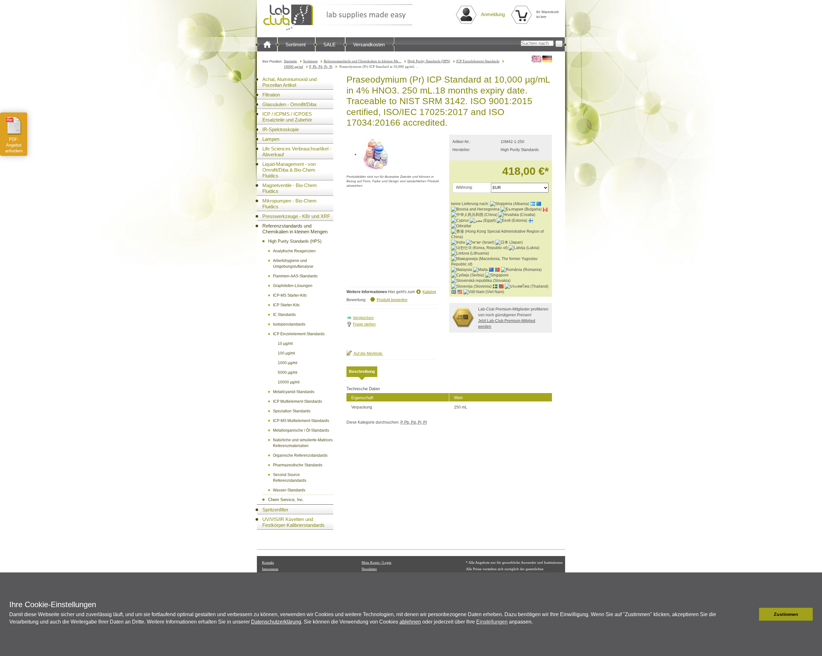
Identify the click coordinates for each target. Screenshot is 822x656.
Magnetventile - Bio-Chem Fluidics (289, 188)
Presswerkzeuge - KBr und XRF (296, 216)
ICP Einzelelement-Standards (477, 61)
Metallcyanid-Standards (293, 392)
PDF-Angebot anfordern (13, 145)
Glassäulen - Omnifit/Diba (289, 104)
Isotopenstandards (289, 324)
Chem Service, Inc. (286, 499)
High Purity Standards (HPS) (428, 61)
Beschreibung (362, 371)
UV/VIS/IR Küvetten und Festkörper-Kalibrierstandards (293, 522)
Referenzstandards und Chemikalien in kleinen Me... (362, 61)
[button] (752, 614)
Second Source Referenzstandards (289, 477)
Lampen (270, 139)
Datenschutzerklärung (276, 622)
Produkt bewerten (392, 300)
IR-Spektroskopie (280, 129)
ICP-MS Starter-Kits (290, 295)
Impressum (270, 569)
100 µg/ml (286, 353)
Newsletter (369, 569)
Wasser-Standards (289, 490)
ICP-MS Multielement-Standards (301, 420)
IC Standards (284, 314)
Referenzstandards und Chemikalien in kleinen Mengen (295, 228)
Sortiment (295, 44)
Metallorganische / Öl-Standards (301, 430)
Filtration (271, 94)
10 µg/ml (285, 343)
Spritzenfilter (275, 509)
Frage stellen (364, 324)
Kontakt (268, 562)
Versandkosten (369, 44)
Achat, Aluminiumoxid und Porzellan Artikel (289, 82)
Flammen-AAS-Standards (295, 276)
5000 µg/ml (287, 372)
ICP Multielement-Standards (297, 401)
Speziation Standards (291, 411)
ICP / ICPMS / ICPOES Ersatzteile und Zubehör (287, 116)
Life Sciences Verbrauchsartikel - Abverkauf (296, 151)
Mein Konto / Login (376, 562)
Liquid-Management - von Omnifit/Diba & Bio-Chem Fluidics (289, 169)
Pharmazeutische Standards (297, 465)
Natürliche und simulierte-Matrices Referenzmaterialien (303, 443)
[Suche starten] (559, 43)
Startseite (290, 61)
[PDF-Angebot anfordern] (14, 126)
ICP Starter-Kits (286, 305)
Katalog (429, 292)
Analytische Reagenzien (294, 251)
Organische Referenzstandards (300, 455)
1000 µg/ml (287, 363)
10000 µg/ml (293, 66)
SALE (329, 44)
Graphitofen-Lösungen (292, 285)
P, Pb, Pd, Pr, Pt (320, 66)
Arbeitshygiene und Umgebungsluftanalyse (293, 263)
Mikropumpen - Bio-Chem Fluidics (289, 203)
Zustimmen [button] (786, 614)
